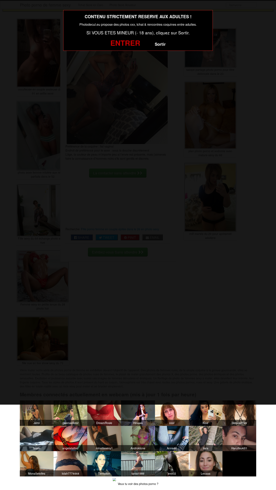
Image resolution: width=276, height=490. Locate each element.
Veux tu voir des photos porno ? (138, 484)
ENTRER (125, 42)
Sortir (160, 44)
